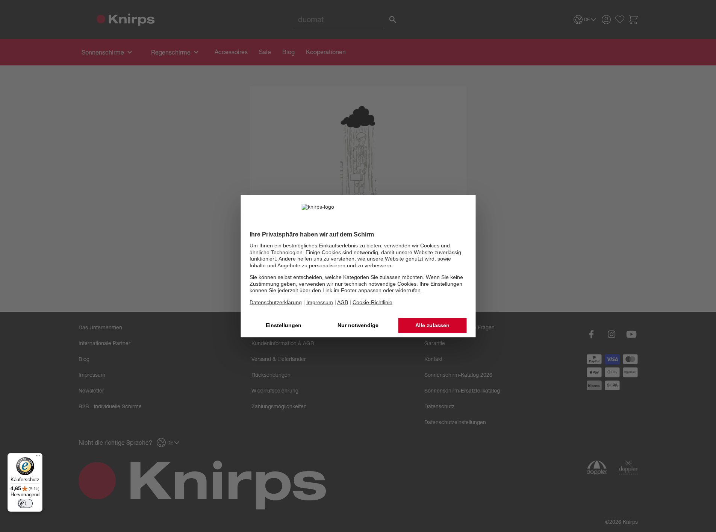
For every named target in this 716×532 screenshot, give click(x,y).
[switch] (25, 503)
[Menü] (37, 457)
